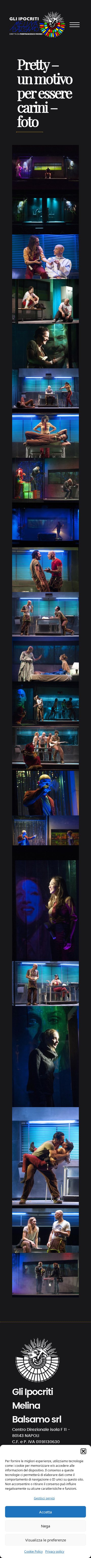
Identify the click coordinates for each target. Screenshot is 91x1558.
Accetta (45, 1511)
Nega (45, 1525)
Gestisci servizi (44, 1498)
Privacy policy (54, 1551)
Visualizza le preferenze (45, 1539)
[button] (83, 1451)
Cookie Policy (33, 1551)
